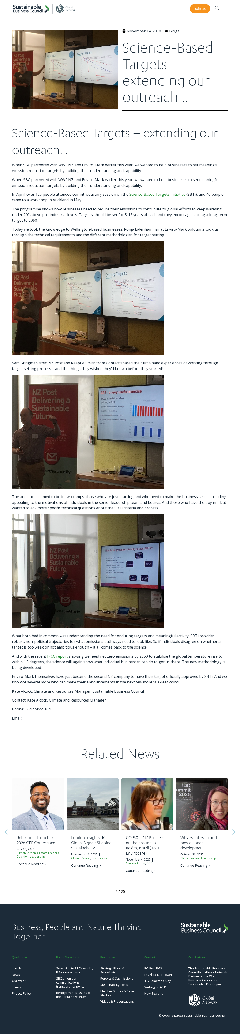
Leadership (37, 856)
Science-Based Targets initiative (157, 194)
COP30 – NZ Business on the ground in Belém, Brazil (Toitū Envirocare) (145, 845)
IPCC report (57, 656)
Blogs (174, 31)
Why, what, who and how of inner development (198, 842)
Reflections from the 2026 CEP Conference (36, 840)
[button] (8, 832)
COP (149, 863)
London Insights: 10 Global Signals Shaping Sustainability (91, 842)
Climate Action (26, 853)
